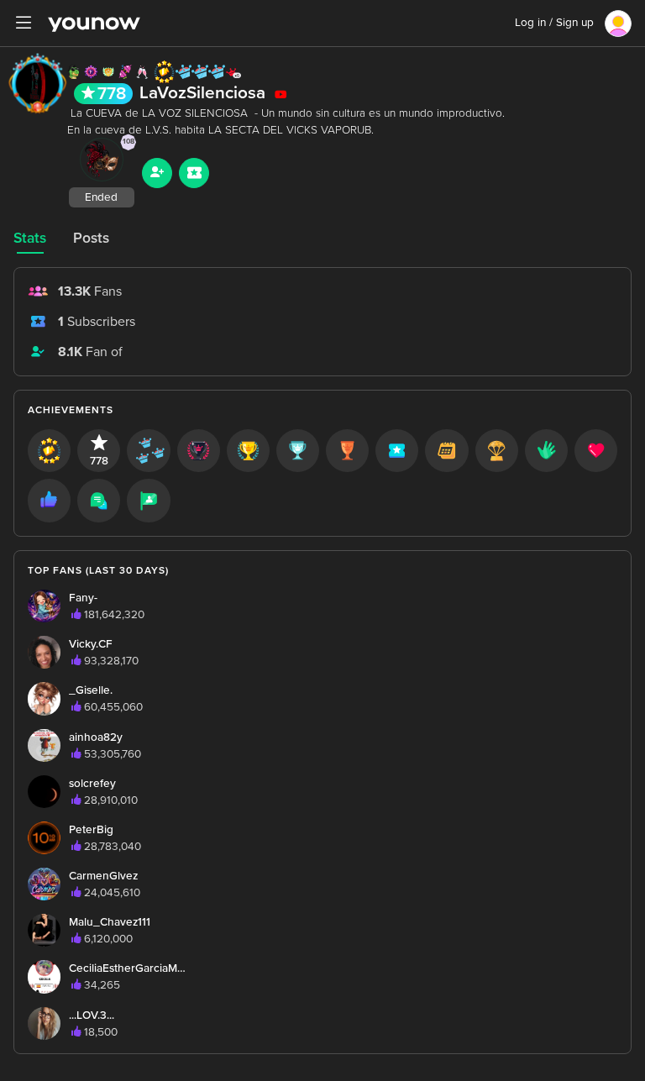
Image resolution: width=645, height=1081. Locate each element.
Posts (91, 238)
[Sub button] (194, 173)
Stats (29, 238)
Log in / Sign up (554, 22)
